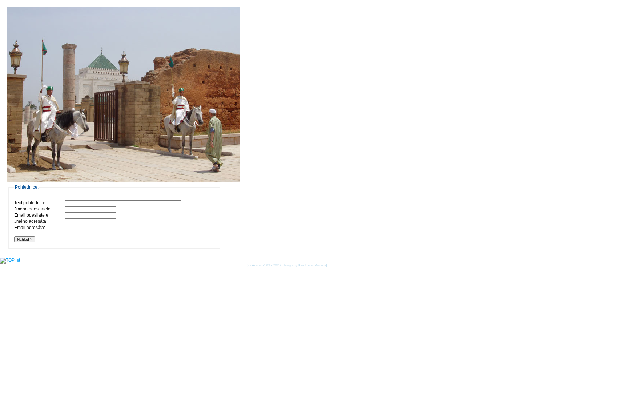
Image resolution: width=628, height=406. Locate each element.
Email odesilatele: (31, 215)
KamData (305, 265)
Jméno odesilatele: (33, 209)
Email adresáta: (29, 227)
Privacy (320, 265)
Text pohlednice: (30, 202)
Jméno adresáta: (30, 221)
